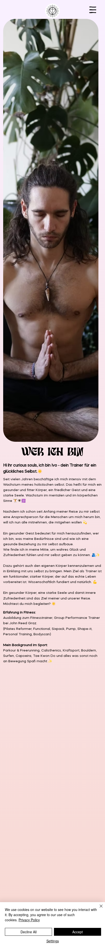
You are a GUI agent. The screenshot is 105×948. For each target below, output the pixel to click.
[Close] (98, 909)
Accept (77, 931)
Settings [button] (52, 940)
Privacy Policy (29, 919)
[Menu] (93, 10)
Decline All (29, 931)
